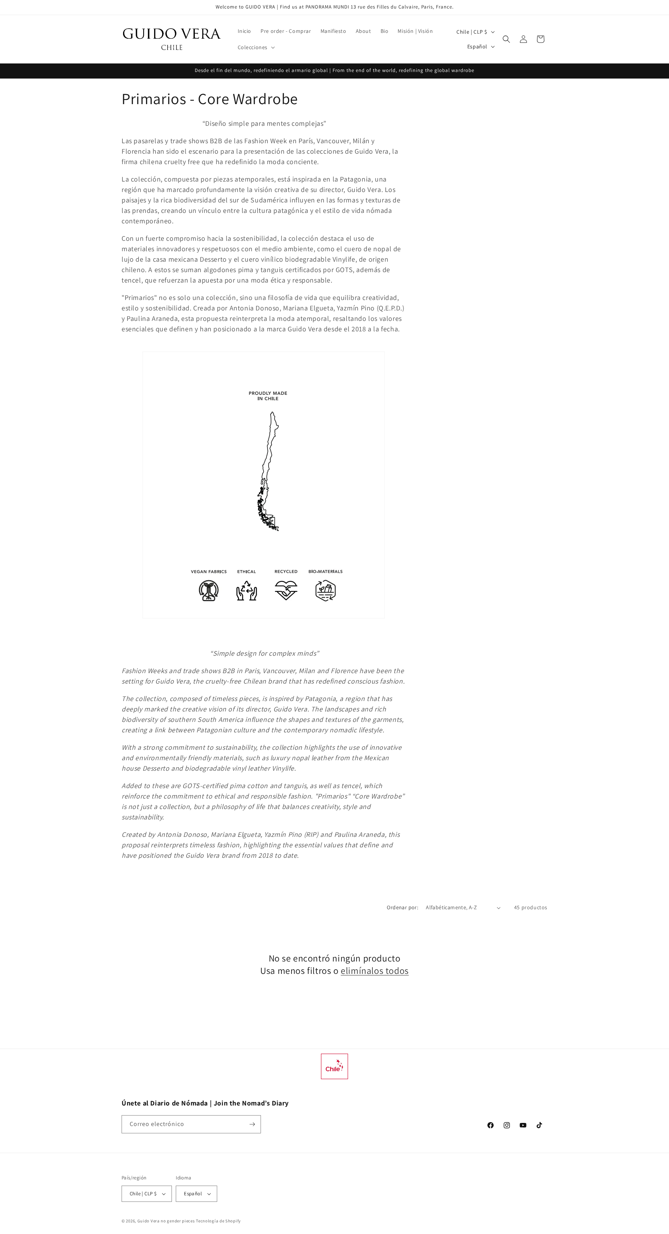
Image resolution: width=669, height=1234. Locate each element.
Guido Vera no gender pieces (166, 1221)
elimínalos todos (375, 971)
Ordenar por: (402, 907)
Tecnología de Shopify (218, 1221)
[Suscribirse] (252, 1124)
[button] (255, 47)
